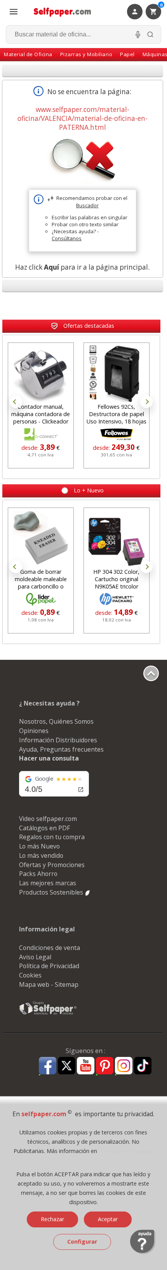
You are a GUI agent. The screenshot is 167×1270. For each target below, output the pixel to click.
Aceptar (108, 1219)
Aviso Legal (35, 957)
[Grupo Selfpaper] (48, 1014)
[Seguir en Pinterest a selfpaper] (104, 1067)
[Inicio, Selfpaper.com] (62, 11)
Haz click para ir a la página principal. (82, 267)
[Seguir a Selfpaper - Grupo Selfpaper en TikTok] (142, 1066)
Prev (16, 402)
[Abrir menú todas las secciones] (13, 11)
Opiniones (34, 730)
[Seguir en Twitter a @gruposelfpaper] (66, 1066)
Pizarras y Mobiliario (86, 54)
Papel (127, 54)
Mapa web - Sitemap (48, 984)
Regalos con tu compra (52, 837)
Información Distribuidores (58, 740)
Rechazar (52, 1219)
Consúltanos (67, 238)
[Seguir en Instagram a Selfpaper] (123, 1067)
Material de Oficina (28, 54)
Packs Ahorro (38, 873)
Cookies (30, 975)
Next (146, 402)
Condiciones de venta (49, 947)
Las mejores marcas (47, 883)
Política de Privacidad (49, 966)
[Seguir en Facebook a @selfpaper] (47, 1067)
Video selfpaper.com (48, 818)
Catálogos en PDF (44, 828)
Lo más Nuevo (39, 846)
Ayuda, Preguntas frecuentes (61, 749)
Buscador (87, 205)
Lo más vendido (41, 855)
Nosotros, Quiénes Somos (56, 721)
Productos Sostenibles (52, 892)
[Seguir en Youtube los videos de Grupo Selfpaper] (85, 1066)
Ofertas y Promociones (52, 864)
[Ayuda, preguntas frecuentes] (142, 1252)
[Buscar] (150, 34)
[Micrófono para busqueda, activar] (137, 34)
